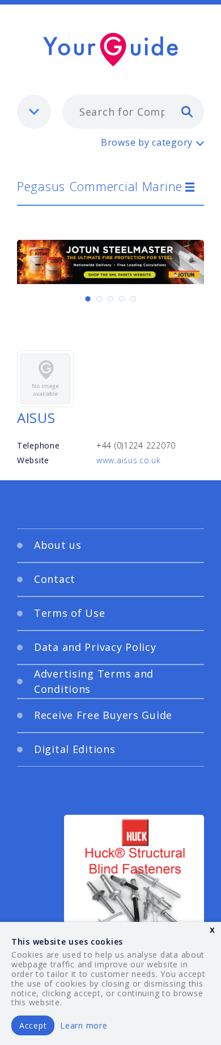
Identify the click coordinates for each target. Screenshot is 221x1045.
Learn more (83, 1025)
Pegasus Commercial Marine (99, 185)
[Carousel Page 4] (122, 299)
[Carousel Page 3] (110, 299)
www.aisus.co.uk (128, 460)
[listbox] (34, 112)
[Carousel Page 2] (99, 299)
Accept (32, 1025)
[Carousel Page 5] (133, 299)
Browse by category (147, 142)
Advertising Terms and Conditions (94, 681)
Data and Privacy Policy (95, 647)
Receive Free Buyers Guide (103, 715)
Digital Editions (75, 749)
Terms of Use (69, 613)
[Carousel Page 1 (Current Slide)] (88, 299)
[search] (187, 111)
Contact (54, 579)
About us (58, 545)
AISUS (36, 417)
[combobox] (133, 112)
